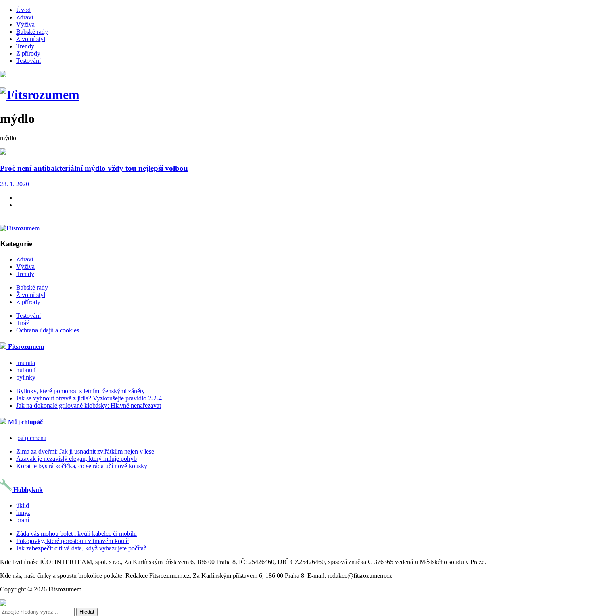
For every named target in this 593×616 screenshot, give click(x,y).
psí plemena (31, 437)
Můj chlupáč (24, 422)
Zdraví (24, 17)
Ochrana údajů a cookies (47, 330)
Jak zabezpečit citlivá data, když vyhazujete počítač (81, 548)
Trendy (25, 46)
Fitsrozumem (25, 346)
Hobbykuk (27, 489)
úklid (22, 505)
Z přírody (28, 53)
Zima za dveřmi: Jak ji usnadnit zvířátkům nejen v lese (85, 451)
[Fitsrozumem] (39, 94)
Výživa (25, 24)
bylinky (25, 377)
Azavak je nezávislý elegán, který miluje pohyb (76, 458)
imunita (25, 362)
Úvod (23, 9)
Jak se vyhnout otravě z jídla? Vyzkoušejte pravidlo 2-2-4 (89, 398)
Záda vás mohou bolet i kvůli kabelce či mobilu (76, 533)
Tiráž (22, 322)
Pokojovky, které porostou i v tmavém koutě (72, 540)
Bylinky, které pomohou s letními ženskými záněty (80, 391)
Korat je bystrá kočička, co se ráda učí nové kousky (81, 466)
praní (22, 519)
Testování (28, 60)
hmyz (23, 512)
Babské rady (32, 31)
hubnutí (25, 370)
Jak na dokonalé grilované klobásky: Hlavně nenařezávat (88, 405)
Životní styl (30, 38)
